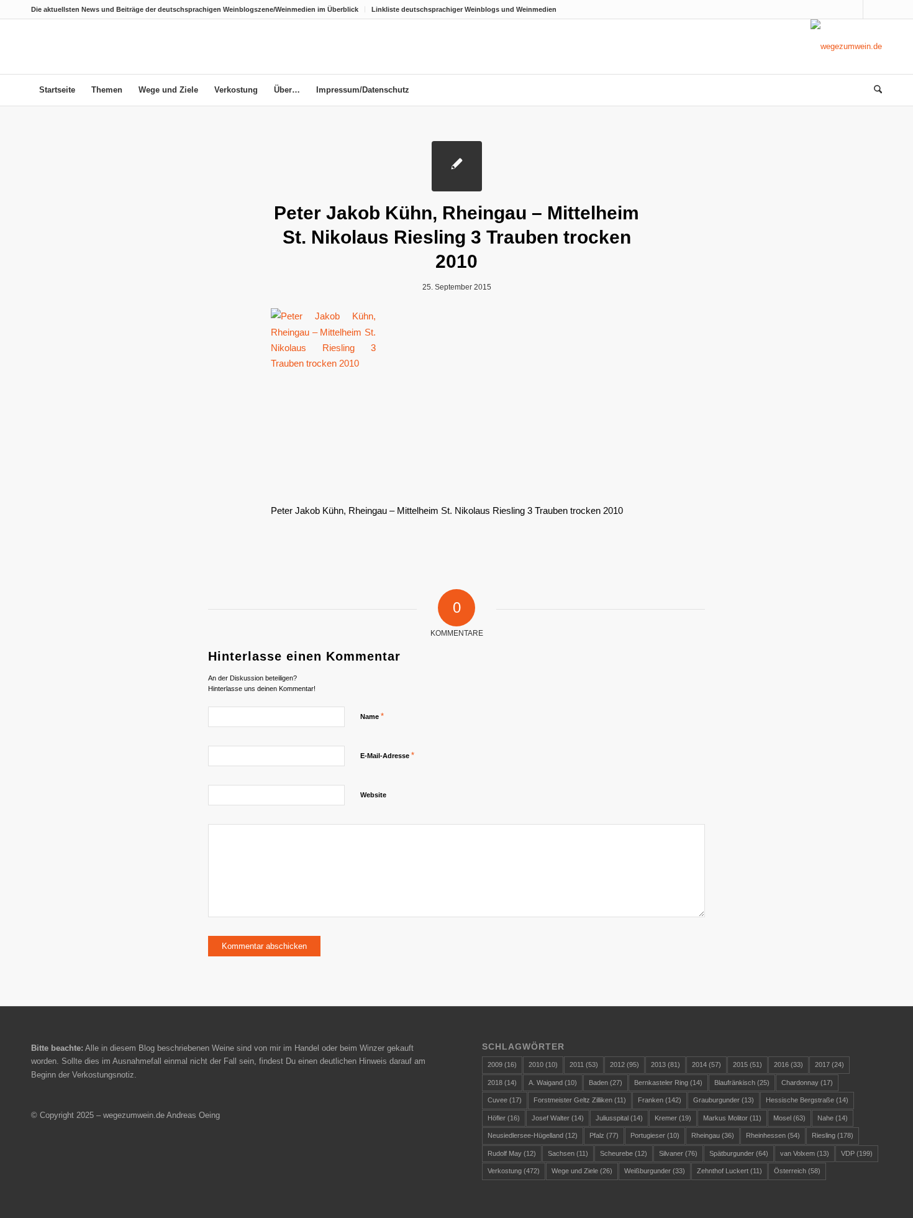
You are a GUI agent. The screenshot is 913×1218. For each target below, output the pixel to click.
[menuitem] (198, 9)
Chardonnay (807, 1082)
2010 (543, 1064)
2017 (829, 1064)
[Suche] (874, 90)
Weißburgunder (654, 1170)
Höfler (504, 1118)
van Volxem (804, 1153)
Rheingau (712, 1135)
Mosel (789, 1118)
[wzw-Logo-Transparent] (846, 46)
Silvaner (678, 1153)
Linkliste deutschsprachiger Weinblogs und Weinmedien (463, 9)
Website (373, 795)
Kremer (673, 1118)
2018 (502, 1082)
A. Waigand (553, 1082)
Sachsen (568, 1153)
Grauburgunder (723, 1100)
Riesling (832, 1135)
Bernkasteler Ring (668, 1082)
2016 (788, 1064)
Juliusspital (619, 1118)
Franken (659, 1100)
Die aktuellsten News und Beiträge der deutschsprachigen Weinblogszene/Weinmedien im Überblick (194, 9)
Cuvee (505, 1100)
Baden (605, 1082)
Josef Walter (558, 1118)
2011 (584, 1064)
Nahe (832, 1118)
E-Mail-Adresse (387, 755)
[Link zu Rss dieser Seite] (872, 9)
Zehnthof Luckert (729, 1170)
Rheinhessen (773, 1135)
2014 (706, 1064)
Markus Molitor (732, 1118)
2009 (502, 1064)
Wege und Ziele (582, 1170)
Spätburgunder (738, 1153)
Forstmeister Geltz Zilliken (580, 1100)
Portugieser (654, 1135)
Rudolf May (512, 1153)
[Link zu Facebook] (854, 9)
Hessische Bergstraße (807, 1100)
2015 (747, 1064)
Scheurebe (623, 1153)
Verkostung (514, 1170)
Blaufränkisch (742, 1082)
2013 (665, 1064)
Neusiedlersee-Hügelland (533, 1135)
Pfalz (604, 1135)
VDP (857, 1153)
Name (372, 716)
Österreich (797, 1170)
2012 (624, 1064)
